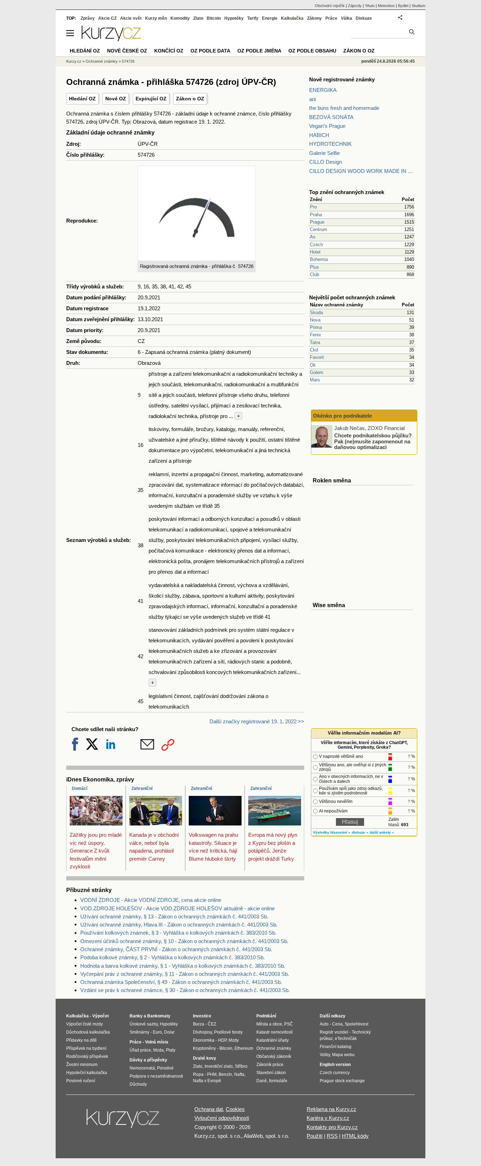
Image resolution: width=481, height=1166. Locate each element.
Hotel (315, 252)
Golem (316, 372)
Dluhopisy (202, 1032)
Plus (314, 267)
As (313, 236)
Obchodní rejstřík (330, 6)
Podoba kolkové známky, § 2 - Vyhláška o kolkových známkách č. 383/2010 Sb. (172, 957)
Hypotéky (234, 18)
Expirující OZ (151, 98)
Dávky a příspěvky (148, 1060)
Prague (317, 222)
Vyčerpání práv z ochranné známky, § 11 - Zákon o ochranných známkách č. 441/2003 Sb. (184, 974)
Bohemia (319, 259)
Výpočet (100, 1016)
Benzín (225, 1074)
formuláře (278, 1080)
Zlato (198, 18)
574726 (128, 61)
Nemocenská (142, 1068)
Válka (346, 18)
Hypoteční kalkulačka (86, 1072)
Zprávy (88, 18)
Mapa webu (343, 1054)
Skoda (316, 312)
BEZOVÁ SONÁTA (331, 117)
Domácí (79, 788)
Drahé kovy (204, 1058)
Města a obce (269, 1024)
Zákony (314, 18)
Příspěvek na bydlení (86, 1048)
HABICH (319, 135)
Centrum (318, 229)
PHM (212, 1074)
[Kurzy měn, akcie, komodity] (124, 1121)
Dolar (169, 1032)
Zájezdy (355, 6)
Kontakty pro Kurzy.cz (332, 1127)
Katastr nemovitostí (274, 1032)
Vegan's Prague (327, 126)
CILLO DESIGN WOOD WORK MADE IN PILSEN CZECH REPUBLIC (362, 171)
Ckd (314, 350)
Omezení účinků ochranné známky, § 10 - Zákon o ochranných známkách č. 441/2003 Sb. (184, 941)
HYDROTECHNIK (330, 144)
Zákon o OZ (190, 98)
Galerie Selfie (324, 153)
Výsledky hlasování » (331, 832)
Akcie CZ (107, 18)
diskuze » (360, 832)
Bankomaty (158, 1016)
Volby (325, 1054)
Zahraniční (141, 788)
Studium (418, 6)
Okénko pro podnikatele (342, 416)
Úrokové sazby (144, 1024)
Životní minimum (82, 1064)
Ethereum (244, 1048)
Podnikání (266, 1016)
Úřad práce (140, 1050)
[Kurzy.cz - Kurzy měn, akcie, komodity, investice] (111, 39)
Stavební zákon (271, 1072)
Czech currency (335, 1072)
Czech (316, 244)
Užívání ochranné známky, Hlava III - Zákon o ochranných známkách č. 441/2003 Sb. (178, 925)
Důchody (138, 1084)
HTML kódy (355, 1136)
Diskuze (364, 18)
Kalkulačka (292, 18)
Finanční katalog (335, 1046)
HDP (222, 1040)
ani (312, 99)
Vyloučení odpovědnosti (221, 1118)
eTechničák (346, 1038)
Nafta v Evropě (207, 1080)
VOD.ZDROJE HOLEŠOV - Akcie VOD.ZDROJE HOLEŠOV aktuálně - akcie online (177, 908)
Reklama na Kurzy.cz (331, 1109)
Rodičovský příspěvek (87, 1056)
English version (335, 1064)
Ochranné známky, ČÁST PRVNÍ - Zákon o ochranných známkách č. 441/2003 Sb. (176, 949)
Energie (269, 18)
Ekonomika (203, 1040)
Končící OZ (168, 51)
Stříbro (241, 1066)
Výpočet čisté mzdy (84, 1024)
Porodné (165, 1068)
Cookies (235, 1109)
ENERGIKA (323, 90)
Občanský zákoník (273, 1056)
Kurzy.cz (73, 61)
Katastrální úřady (272, 1040)
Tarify (252, 18)
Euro (157, 1032)
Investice (202, 1016)
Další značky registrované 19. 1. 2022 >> (257, 721)
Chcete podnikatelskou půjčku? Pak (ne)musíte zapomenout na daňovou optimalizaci (373, 441)
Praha (316, 214)
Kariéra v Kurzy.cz (328, 1118)
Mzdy (234, 1040)
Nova (315, 320)
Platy (170, 1050)
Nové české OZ (127, 51)
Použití (315, 1136)
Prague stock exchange (342, 1080)
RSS (332, 1136)
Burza (198, 1024)
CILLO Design (325, 162)
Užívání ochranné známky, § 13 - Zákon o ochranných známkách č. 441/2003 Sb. (174, 916)
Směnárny (139, 1032)
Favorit (317, 357)
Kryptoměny (204, 1048)
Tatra (315, 342)
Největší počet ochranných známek (352, 297)
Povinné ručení (80, 1080)
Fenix (315, 334)
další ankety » (382, 832)
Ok (313, 365)
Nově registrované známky (342, 79)
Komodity (180, 18)
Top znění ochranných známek (346, 192)
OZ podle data (210, 51)
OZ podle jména (259, 51)
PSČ (288, 1024)
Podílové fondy (228, 1032)
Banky (136, 1016)
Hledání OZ (82, 98)
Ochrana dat (208, 1109)
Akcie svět (131, 18)
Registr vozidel (334, 1032)
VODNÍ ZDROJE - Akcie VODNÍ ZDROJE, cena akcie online (150, 900)
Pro (313, 207)
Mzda (158, 1050)
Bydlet (403, 6)
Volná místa (156, 1042)
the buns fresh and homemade (344, 108)
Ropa (198, 1074)
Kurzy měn (156, 18)
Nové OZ (115, 98)
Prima (316, 327)
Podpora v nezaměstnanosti (156, 1076)
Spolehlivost (356, 1024)
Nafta (239, 1074)
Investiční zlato (219, 1066)
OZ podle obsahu (312, 51)
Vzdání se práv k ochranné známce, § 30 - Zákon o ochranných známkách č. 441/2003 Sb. (185, 990)
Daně (261, 1080)
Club (314, 274)
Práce (331, 18)
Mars (315, 379)
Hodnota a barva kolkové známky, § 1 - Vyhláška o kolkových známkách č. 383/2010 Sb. (182, 966)
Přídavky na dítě (81, 1040)
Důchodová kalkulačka (88, 1032)
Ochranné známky (102, 61)
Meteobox (386, 6)
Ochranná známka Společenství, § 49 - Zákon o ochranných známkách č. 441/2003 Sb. (181, 982)
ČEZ (212, 1024)
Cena (337, 1024)
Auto (324, 1024)
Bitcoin (214, 18)
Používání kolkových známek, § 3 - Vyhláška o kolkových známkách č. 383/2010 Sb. (178, 933)
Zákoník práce (269, 1064)
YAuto (370, 6)
